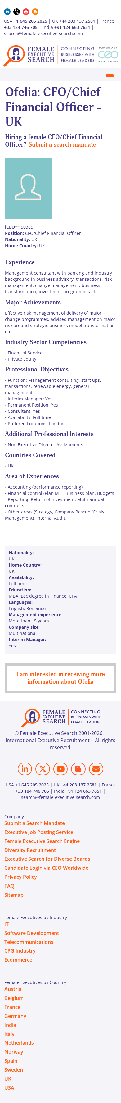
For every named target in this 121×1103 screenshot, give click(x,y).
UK (7, 1078)
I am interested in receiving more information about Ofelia (60, 678)
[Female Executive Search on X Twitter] (42, 769)
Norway (13, 1051)
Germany (15, 1016)
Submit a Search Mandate (34, 823)
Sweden (13, 1069)
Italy (9, 1034)
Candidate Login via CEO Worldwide (46, 867)
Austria (12, 989)
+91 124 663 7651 (72, 27)
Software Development (31, 933)
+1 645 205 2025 (30, 21)
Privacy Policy (20, 876)
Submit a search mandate (62, 144)
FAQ (9, 885)
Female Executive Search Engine (42, 841)
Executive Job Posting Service (38, 832)
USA (9, 1087)
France (12, 1007)
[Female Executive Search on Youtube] (60, 769)
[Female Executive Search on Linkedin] (25, 769)
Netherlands (19, 1042)
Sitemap (14, 894)
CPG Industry (20, 950)
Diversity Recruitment (30, 850)
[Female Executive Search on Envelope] (96, 769)
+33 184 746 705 (21, 27)
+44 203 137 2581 (77, 21)
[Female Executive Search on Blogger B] (78, 769)
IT (6, 924)
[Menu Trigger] (110, 75)
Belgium (14, 998)
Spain (10, 1060)
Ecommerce (18, 959)
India (10, 1025)
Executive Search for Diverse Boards (47, 858)
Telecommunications (28, 942)
